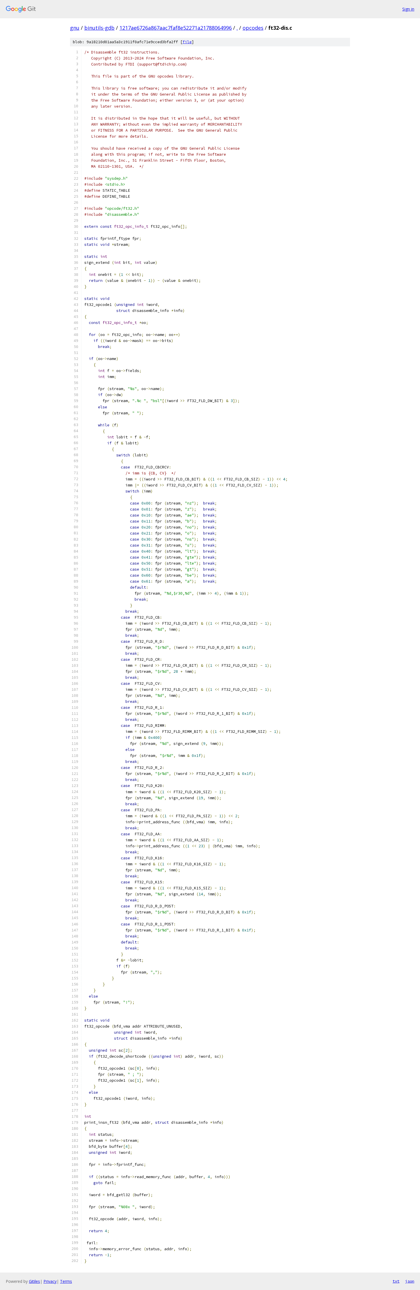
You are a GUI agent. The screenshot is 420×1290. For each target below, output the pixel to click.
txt (396, 1281)
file (187, 41)
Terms (66, 1281)
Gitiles (34, 1281)
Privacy (50, 1281)
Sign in (408, 9)
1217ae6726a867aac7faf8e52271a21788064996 (175, 27)
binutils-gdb (99, 27)
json (409, 1281)
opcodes (253, 27)
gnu (74, 27)
